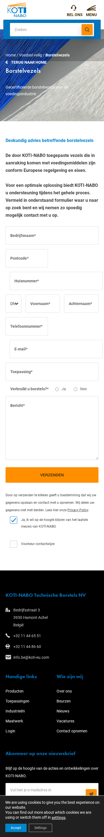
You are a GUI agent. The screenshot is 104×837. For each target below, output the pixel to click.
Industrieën (15, 711)
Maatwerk (14, 721)
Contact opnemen (72, 731)
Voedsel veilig (30, 55)
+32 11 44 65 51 (74, 9)
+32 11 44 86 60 (27, 646)
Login (10, 731)
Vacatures (65, 721)
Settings (40, 828)
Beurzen (64, 701)
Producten (15, 691)
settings (58, 817)
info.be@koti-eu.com (31, 657)
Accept (16, 828)
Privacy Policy (77, 510)
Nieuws (63, 711)
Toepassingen (17, 701)
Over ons (64, 691)
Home (11, 55)
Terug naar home (29, 62)
